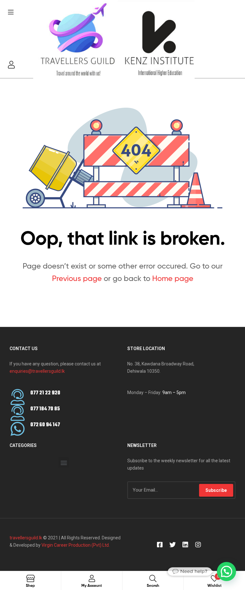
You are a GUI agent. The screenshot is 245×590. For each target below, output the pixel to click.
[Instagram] (198, 545)
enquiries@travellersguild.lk (37, 371)
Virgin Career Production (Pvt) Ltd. (75, 545)
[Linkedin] (185, 545)
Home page (172, 278)
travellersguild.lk (26, 537)
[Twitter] (172, 545)
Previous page (77, 278)
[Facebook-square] (160, 545)
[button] (63, 462)
